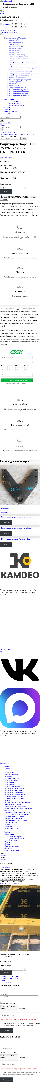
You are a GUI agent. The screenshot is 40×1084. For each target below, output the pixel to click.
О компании (4, 619)
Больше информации (8, 883)
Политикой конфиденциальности (12, 879)
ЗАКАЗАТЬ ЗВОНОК (8, 32)
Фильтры (12, 84)
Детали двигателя (15, 48)
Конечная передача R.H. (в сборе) (16, 528)
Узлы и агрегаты (15, 82)
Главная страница (6, 134)
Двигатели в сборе (16, 46)
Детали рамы (14, 52)
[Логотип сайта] (6, 1)
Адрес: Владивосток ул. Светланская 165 (13, 641)
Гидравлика (13, 44)
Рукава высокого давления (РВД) (21, 72)
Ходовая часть (14, 86)
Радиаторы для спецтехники (19, 66)
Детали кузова (14, 50)
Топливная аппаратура (17, 78)
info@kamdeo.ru (10, 7)
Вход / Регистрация (11, 850)
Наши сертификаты (16, 105)
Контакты (3, 622)
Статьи (2, 630)
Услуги (2, 616)
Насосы (12, 60)
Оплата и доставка (5, 625)
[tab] (4, 197)
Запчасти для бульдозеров (18, 90)
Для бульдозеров (5, 606)
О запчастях (13, 101)
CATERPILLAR (28, 134)
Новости (2, 627)
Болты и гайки (14, 40)
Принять (19, 883)
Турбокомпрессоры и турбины (20, 80)
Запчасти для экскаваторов (19, 96)
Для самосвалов (5, 611)
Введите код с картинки (8, 1003)
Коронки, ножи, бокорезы (18, 58)
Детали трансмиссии (17, 54)
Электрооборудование (17, 88)
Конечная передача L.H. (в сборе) (16, 517)
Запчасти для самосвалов (18, 94)
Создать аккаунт (6, 867)
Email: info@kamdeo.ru (7, 644)
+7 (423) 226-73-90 (19, 27)
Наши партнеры (15, 103)
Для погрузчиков (5, 608)
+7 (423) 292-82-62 (19, 24)
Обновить (22, 1008)
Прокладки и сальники (17, 64)
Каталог (18, 134)
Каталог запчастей (6, 603)
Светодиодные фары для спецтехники (23, 74)
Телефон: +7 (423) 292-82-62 (9, 638)
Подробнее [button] (4, 513)
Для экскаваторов (5, 614)
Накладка (5, 508)
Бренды (2, 633)
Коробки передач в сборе (18, 56)
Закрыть (3, 763)
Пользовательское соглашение (8, 759)
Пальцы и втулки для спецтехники (22, 62)
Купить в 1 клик (6, 195)
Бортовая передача (16, 42)
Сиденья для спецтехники (19, 76)
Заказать (6, 191)
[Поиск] (2, 120)
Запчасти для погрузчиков (19, 92)
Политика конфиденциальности (8, 755)
